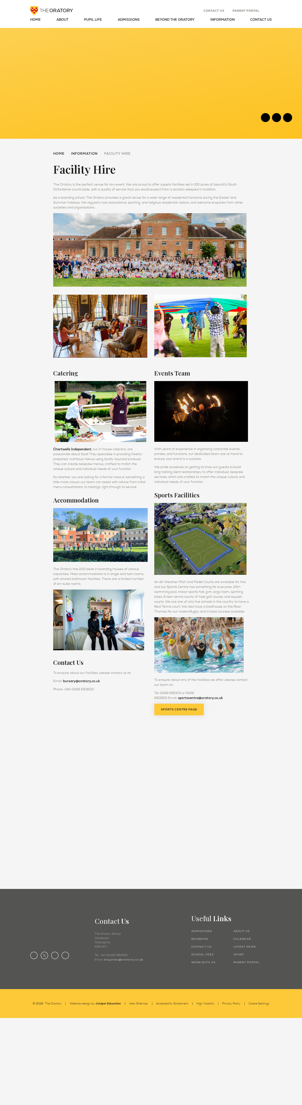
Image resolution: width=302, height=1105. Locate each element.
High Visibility (205, 1003)
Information (84, 153)
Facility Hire (117, 153)
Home (59, 153)
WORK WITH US (203, 962)
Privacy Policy (231, 1003)
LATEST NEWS (244, 946)
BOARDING (199, 939)
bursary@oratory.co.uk (81, 681)
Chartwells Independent (72, 449)
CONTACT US (201, 946)
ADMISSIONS (201, 931)
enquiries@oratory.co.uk (123, 959)
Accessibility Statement (172, 1003)
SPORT (238, 954)
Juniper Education (108, 1003)
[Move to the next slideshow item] (276, 117)
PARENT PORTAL (246, 962)
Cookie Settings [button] (259, 1003)
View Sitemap (138, 1003)
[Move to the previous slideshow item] (265, 117)
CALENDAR (242, 939)
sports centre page (179, 709)
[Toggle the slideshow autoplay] (287, 117)
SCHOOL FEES (202, 954)
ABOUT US (241, 931)
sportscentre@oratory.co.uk (200, 698)
